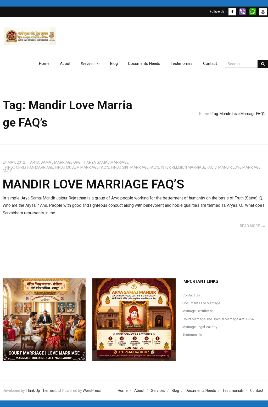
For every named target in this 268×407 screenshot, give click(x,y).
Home (204, 114)
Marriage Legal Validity (199, 327)
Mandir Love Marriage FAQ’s (93, 184)
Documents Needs (201, 390)
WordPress (92, 390)
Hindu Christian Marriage (29, 167)
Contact (256, 390)
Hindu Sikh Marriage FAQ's (135, 167)
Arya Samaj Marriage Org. (55, 162)
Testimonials (192, 335)
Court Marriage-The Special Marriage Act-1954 (218, 319)
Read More (250, 226)
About (139, 390)
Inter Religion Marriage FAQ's (189, 167)
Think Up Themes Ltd (43, 390)
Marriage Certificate (197, 311)
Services (158, 390)
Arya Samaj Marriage (107, 162)
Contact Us (191, 295)
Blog (175, 390)
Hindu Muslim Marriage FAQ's (82, 167)
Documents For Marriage (201, 303)
